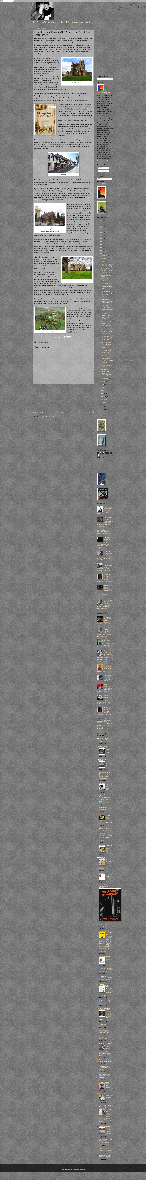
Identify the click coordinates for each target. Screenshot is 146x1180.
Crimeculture (103, 1024)
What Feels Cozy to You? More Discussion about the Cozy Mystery (104, 620)
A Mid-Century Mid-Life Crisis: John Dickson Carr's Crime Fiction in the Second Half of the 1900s (105, 556)
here (67, 38)
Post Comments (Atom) (48, 416)
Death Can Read (104, 931)
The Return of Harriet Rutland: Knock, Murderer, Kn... (106, 285)
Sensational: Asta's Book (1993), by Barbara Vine (108, 588)
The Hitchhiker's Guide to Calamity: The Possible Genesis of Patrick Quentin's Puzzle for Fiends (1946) (104, 723)
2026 (101, 220)
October (103, 261)
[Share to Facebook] (69, 337)
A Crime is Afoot (104, 829)
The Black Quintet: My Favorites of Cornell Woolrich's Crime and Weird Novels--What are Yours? (104, 542)
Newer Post (38, 412)
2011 (101, 415)
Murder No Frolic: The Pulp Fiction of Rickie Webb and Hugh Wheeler (104, 688)
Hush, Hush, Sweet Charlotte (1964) (107, 265)
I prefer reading (104, 1082)
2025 (101, 223)
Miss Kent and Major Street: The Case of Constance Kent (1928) (104, 510)
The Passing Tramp (105, 93)
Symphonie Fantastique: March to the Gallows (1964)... (106, 372)
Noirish (101, 1037)
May (102, 390)
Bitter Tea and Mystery (103, 747)
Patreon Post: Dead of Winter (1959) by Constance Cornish (105, 776)
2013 (101, 409)
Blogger (82, 1169)
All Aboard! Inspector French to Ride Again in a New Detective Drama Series (105, 643)
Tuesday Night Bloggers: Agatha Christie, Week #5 (107, 270)
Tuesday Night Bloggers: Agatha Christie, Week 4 (106, 301)
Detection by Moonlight (103, 857)
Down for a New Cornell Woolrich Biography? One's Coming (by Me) (104, 531)
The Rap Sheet (103, 738)
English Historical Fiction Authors (104, 1009)
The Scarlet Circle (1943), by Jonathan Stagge (108, 678)
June (102, 387)
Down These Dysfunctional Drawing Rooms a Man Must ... (107, 308)
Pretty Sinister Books (103, 759)
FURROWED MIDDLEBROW (104, 984)
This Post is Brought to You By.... (109, 1097)
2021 (101, 235)
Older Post (89, 412)
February (104, 400)
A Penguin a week (104, 1126)
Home (64, 412)
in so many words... (105, 1043)
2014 (101, 406)
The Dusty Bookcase (105, 956)
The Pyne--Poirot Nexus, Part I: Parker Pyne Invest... (106, 353)
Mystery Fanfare (104, 814)
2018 (101, 244)
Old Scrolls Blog (104, 1074)
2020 (101, 238)
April (102, 393)
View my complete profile (105, 161)
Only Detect (103, 976)
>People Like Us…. (104, 1158)
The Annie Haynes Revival (106, 365)
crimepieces (103, 1149)
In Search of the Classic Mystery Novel (104, 886)
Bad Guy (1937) (103, 1038)
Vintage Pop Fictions (105, 845)
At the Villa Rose (104, 1060)
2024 (101, 226)
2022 (101, 232)
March (103, 396)
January (103, 402)
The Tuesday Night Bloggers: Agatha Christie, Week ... (106, 331)
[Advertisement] (63, 397)
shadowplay (103, 807)
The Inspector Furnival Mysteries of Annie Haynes (107, 337)
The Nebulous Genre (105, 1061)
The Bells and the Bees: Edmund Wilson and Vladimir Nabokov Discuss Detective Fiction (105, 604)
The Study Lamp (104, 1094)
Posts (101, 168)
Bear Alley (102, 783)
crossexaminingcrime (105, 772)
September (104, 378)
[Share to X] (67, 337)
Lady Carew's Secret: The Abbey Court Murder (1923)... (107, 316)
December (104, 255)
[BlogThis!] (66, 337)
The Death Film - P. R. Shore (109, 763)
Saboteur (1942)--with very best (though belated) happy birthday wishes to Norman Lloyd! (104, 700)
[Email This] (65, 337)
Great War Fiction (104, 1000)
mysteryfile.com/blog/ (105, 795)
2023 (101, 229)
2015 (101, 253)
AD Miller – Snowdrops (105, 1150)
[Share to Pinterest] (70, 337)
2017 (101, 247)
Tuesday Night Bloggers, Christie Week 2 (107, 360)
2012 (101, 412)
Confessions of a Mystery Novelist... (105, 1155)
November (104, 258)
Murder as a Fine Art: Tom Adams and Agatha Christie (106, 277)
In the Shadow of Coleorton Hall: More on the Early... (106, 345)
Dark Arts (101, 1026)
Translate (103, 183)
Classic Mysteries (104, 1031)
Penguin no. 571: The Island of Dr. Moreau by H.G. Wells (109, 1131)
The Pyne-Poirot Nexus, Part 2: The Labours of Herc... (106, 324)
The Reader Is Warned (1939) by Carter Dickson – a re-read (105, 924)
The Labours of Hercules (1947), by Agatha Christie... (106, 293)
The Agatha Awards (104, 1032)
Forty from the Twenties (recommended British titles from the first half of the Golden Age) (105, 522)
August (103, 381)
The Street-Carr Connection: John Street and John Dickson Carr (105, 668)
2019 (101, 241)
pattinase (102, 873)
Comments (102, 171)
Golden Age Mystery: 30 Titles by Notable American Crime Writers (104, 578)
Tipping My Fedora (105, 968)
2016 (101, 250)
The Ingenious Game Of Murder (105, 1140)
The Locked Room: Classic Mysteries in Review (105, 1107)
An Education (102, 809)
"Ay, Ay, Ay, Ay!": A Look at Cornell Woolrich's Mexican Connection (105, 567)
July (102, 384)
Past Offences (103, 1066)
